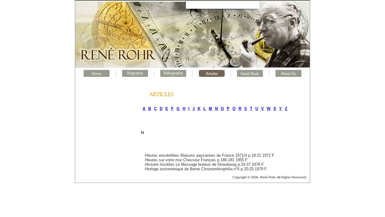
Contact (237, 4)
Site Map (221, 4)
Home (207, 4)
